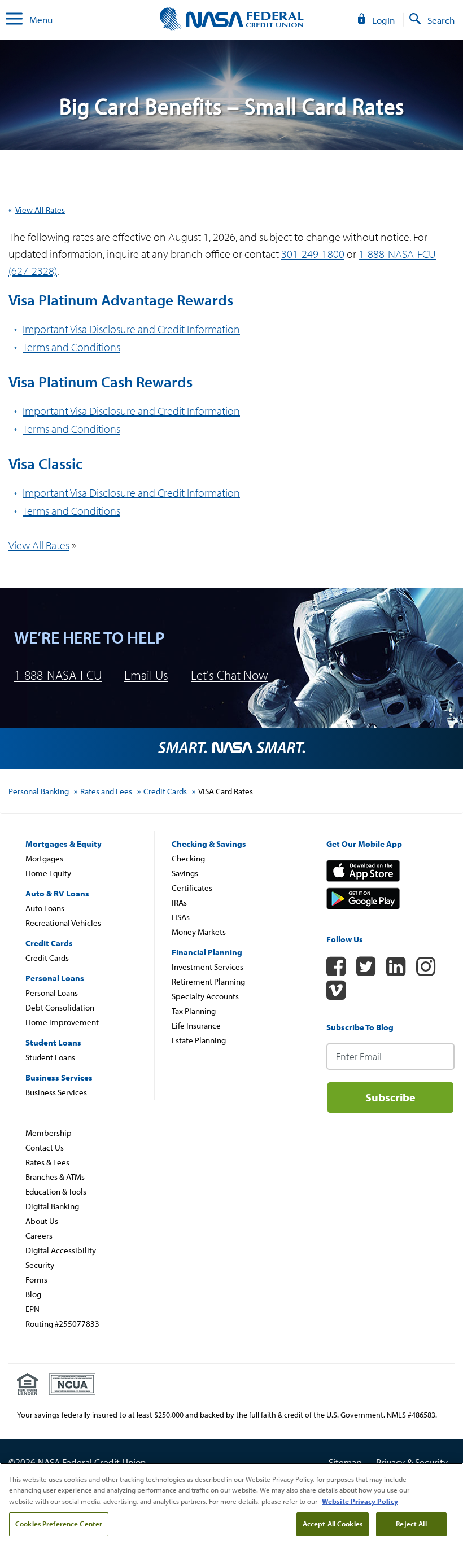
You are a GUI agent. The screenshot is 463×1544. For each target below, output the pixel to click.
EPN (32, 1309)
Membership (48, 1132)
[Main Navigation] (14, 20)
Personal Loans (51, 992)
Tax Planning (194, 1010)
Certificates (192, 887)
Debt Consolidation (59, 1007)
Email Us (146, 675)
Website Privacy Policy (360, 1501)
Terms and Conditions (71, 511)
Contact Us (44, 1147)
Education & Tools (55, 1191)
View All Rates (40, 209)
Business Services (56, 1092)
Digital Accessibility (60, 1250)
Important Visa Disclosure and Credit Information (131, 329)
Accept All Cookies (332, 1523)
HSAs (181, 917)
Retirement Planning (208, 981)
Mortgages (44, 858)
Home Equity (48, 873)
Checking (188, 858)
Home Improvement (62, 1022)
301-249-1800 (312, 254)
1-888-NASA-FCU (58, 675)
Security (39, 1264)
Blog (33, 1294)
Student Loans (50, 1057)
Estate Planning (199, 1040)
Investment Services (207, 966)
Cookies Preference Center (58, 1523)
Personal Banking (38, 791)
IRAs (179, 902)
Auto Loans (44, 908)
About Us (41, 1220)
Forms (36, 1279)
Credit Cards (165, 791)
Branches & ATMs (55, 1176)
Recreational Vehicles (63, 922)
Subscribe (390, 1097)
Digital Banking (52, 1206)
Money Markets (199, 931)
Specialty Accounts (205, 996)
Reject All (411, 1523)
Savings (185, 873)
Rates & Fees (47, 1162)
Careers (39, 1235)
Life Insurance (196, 1025)
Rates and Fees (106, 791)
